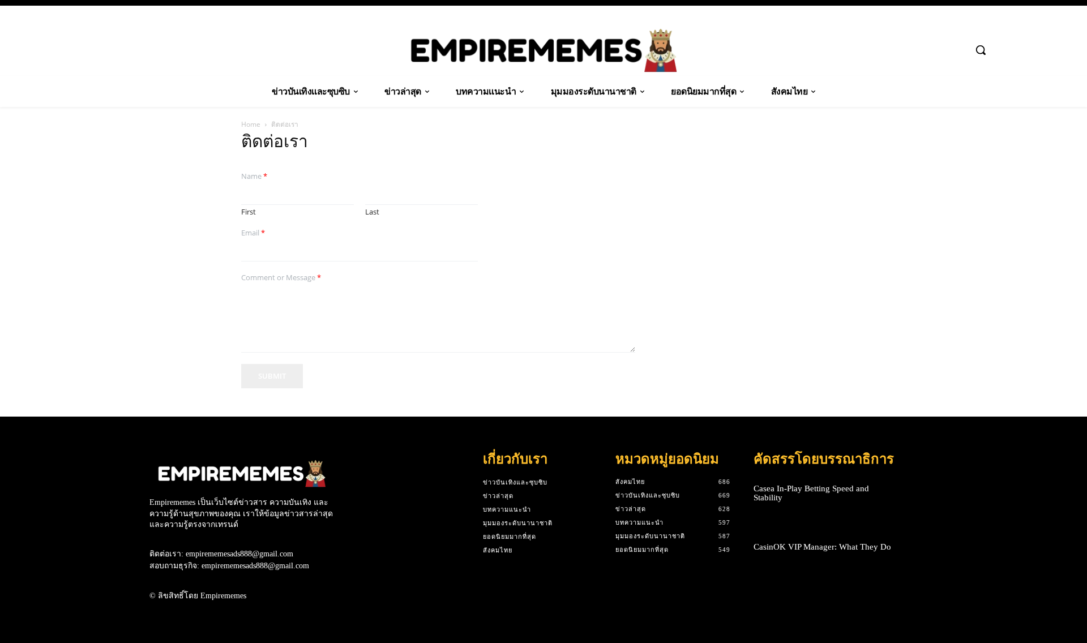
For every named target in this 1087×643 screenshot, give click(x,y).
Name (254, 176)
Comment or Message (281, 277)
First (248, 212)
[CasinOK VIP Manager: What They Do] (919, 547)
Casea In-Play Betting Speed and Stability (811, 493)
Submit (272, 376)
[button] (980, 49)
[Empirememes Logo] (543, 51)
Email (253, 233)
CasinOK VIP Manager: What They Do (822, 546)
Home (250, 124)
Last (372, 212)
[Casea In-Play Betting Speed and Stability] (919, 493)
